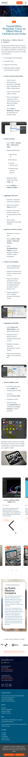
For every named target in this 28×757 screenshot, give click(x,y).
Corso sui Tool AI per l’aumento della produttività (12, 696)
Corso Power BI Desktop (7, 699)
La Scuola (3, 733)
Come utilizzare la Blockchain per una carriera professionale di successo (11, 720)
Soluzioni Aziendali (5, 711)
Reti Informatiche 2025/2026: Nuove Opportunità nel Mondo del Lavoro (14, 725)
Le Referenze (4, 736)
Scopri (6, 520)
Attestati (3, 708)
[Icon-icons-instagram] (2, 685)
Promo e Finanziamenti (6, 709)
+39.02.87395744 (8, 669)
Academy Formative (6, 713)
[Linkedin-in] (10, 685)
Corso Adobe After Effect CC (12, 501)
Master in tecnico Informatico (8, 701)
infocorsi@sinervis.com (7, 660)
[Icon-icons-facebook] (6, 685)
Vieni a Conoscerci (5, 740)
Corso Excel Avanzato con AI (8, 697)
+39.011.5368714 (8, 678)
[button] (16, 533)
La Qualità (3, 734)
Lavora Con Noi (4, 738)
